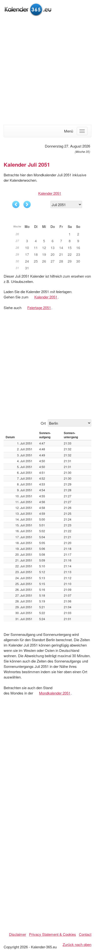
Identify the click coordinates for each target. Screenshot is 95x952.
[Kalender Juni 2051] (15, 204)
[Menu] (82, 131)
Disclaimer (17, 934)
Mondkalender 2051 (54, 692)
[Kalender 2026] (28, 8)
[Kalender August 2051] (27, 204)
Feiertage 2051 (39, 307)
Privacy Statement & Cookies (52, 934)
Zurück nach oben (77, 944)
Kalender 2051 (49, 193)
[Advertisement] (47, 71)
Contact (85, 934)
